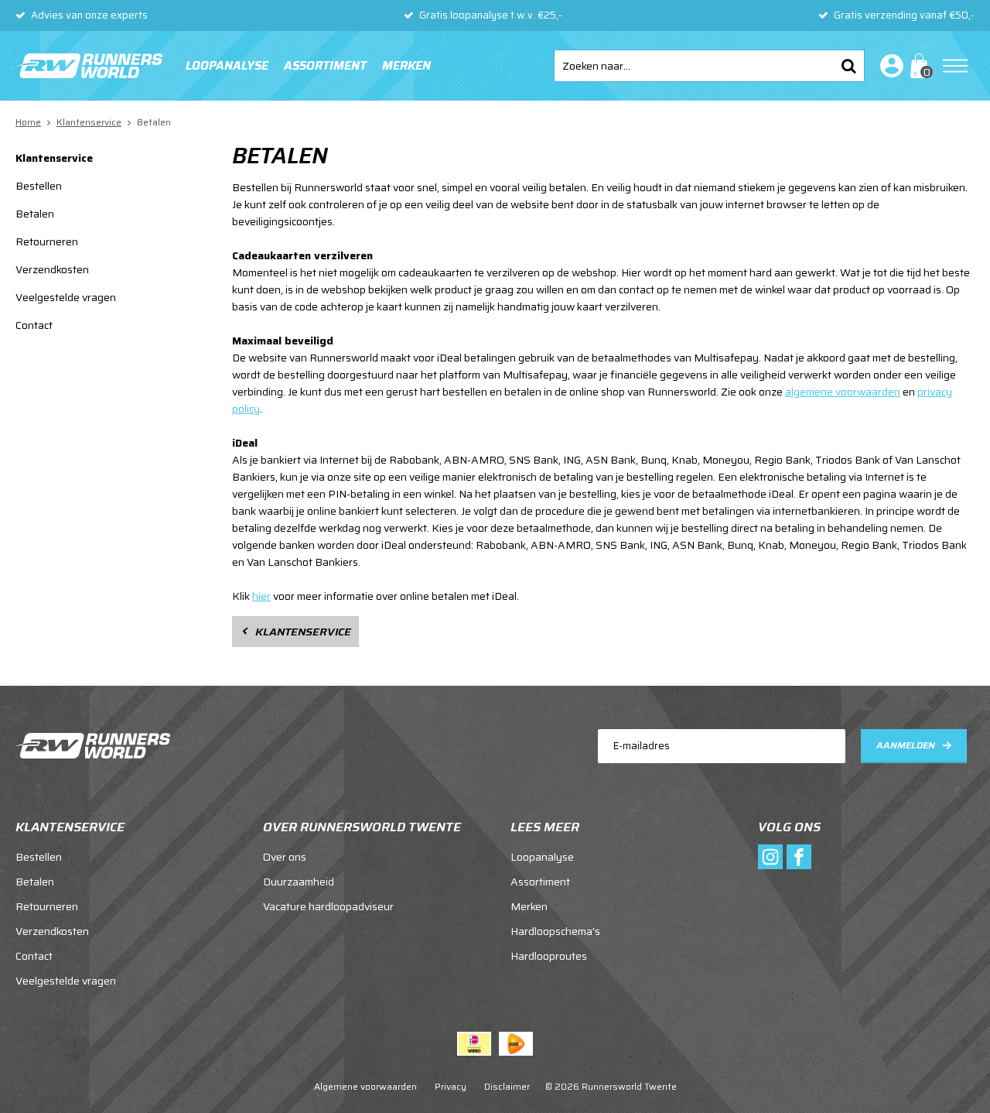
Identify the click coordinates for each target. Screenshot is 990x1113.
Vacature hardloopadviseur (328, 906)
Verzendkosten (52, 269)
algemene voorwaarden (842, 391)
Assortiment (325, 66)
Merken (406, 66)
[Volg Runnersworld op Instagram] (770, 856)
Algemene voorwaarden (365, 1086)
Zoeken (848, 65)
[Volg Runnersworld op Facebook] (799, 856)
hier (261, 595)
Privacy (450, 1086)
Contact (34, 325)
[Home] (88, 65)
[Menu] (955, 65)
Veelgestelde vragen (65, 297)
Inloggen (888, 65)
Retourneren (46, 241)
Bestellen (38, 185)
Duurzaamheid (298, 881)
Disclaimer (507, 1086)
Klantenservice (54, 157)
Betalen (34, 213)
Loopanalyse (227, 66)
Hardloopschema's (555, 931)
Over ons (284, 856)
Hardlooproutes (548, 955)
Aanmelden (905, 745)
